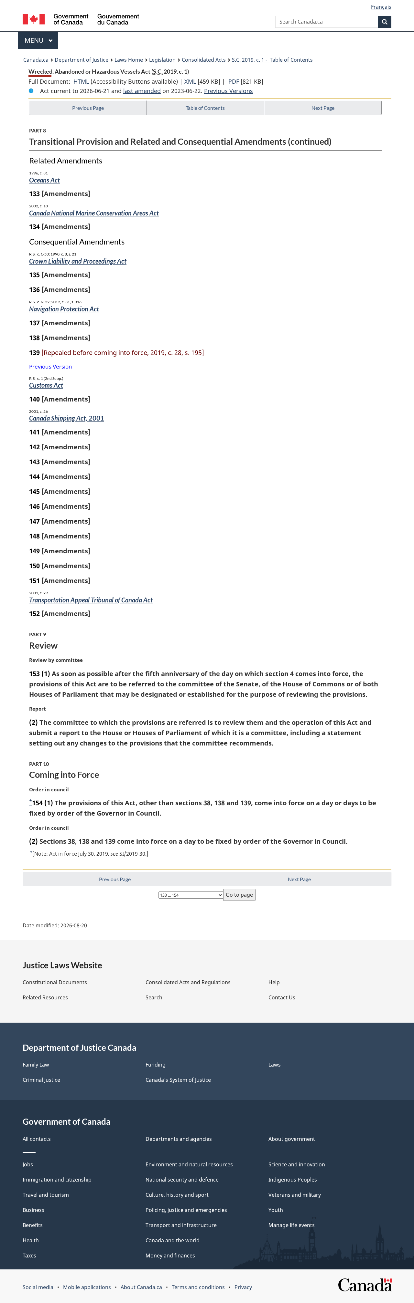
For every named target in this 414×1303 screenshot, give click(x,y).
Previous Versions (228, 91)
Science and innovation (296, 1164)
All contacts (37, 1138)
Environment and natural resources (189, 1164)
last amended (142, 91)
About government (291, 1138)
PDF (233, 81)
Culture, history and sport (177, 1194)
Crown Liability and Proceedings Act (77, 261)
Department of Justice (81, 59)
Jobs (28, 1164)
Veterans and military (294, 1194)
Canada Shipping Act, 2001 (66, 418)
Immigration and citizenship (57, 1179)
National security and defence (182, 1179)
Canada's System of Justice (178, 1079)
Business (33, 1210)
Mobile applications (87, 1287)
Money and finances (170, 1255)
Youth (275, 1210)
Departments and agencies (179, 1138)
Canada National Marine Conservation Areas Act (94, 213)
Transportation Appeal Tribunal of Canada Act (91, 600)
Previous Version (50, 366)
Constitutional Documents (55, 982)
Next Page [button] (322, 108)
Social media (38, 1287)
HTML (81, 81)
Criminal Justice (41, 1079)
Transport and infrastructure (181, 1225)
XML (190, 81)
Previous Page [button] (88, 108)
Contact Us (281, 997)
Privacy (243, 1287)
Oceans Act (44, 180)
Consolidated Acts (204, 59)
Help (274, 982)
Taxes (29, 1255)
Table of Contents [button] (205, 108)
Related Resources (45, 997)
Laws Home (128, 59)
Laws (274, 1064)
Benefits (33, 1225)
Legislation (162, 59)
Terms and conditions (198, 1287)
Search (154, 997)
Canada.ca (36, 59)
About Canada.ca (141, 1287)
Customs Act (46, 385)
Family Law (36, 1064)
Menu (35, 40)
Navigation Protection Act (64, 309)
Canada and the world (173, 1240)
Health (31, 1240)
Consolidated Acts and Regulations (188, 982)
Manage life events (291, 1225)
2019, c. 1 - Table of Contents (272, 59)
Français (381, 6)
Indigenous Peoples (292, 1179)
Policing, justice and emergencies (186, 1210)
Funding (156, 1064)
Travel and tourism (46, 1194)
